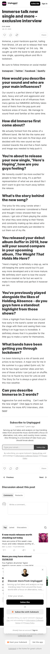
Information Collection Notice (27, 456)
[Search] (45, 527)
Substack (12, 648)
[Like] (4, 35)
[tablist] (13, 495)
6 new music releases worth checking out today (17, 536)
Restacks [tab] (19, 495)
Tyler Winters (18, 547)
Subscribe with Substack (27, 612)
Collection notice (25, 635)
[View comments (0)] (10, 35)
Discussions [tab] (22, 527)
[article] (25, 542)
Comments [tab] (8, 495)
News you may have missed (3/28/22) (17, 558)
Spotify (41, 71)
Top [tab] (5, 527)
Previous (10, 477)
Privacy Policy (29, 623)
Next (41, 477)
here (27, 404)
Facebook (30, 71)
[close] (43, 570)
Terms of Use (37, 453)
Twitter (19, 71)
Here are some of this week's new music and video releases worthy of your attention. (17, 542)
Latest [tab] (11, 527)
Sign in (44, 3)
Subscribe (35, 3)
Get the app (37, 642)
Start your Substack (18, 642)
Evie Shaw (6, 26)
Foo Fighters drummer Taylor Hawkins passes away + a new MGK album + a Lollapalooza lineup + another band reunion (17, 564)
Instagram (7, 71)
